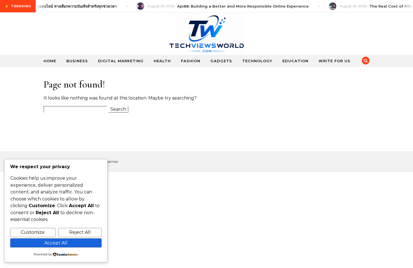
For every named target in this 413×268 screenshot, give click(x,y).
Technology (257, 61)
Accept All (55, 243)
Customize (33, 232)
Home (50, 61)
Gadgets (221, 61)
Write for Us (334, 61)
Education (295, 61)
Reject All (80, 232)
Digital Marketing (121, 61)
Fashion (190, 61)
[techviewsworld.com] (206, 35)
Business (77, 61)
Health (162, 61)
